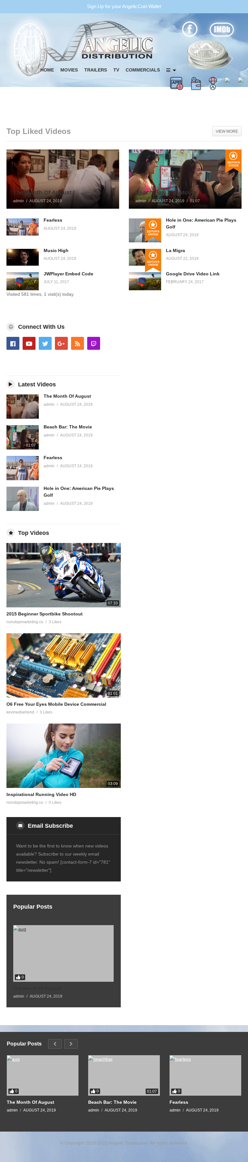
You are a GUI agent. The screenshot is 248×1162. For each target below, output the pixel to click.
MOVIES (69, 69)
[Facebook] (12, 343)
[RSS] (77, 343)
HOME (47, 69)
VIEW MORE (227, 131)
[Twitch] (93, 343)
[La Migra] (145, 257)
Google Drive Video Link (193, 273)
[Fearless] (22, 227)
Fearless (53, 220)
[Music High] (22, 257)
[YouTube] (29, 343)
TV (116, 69)
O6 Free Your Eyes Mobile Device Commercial (56, 704)
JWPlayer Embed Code (68, 273)
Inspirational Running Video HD (41, 794)
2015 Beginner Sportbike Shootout (44, 613)
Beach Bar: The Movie (68, 426)
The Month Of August (67, 396)
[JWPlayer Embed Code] (22, 281)
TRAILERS (95, 69)
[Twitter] (45, 343)
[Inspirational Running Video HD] (63, 756)
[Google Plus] (61, 343)
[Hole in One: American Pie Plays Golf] (145, 230)
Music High (56, 250)
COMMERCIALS (143, 69)
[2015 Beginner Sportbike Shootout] (63, 575)
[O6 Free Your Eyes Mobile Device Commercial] (63, 665)
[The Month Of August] (62, 179)
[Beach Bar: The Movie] (185, 179)
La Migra (175, 250)
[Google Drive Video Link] (145, 281)
